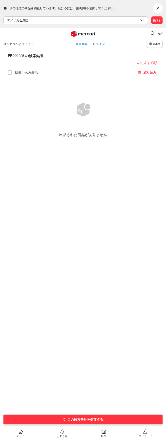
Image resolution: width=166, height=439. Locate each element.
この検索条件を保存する (85, 419)
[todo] (160, 33)
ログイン (99, 44)
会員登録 (81, 44)
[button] (152, 34)
